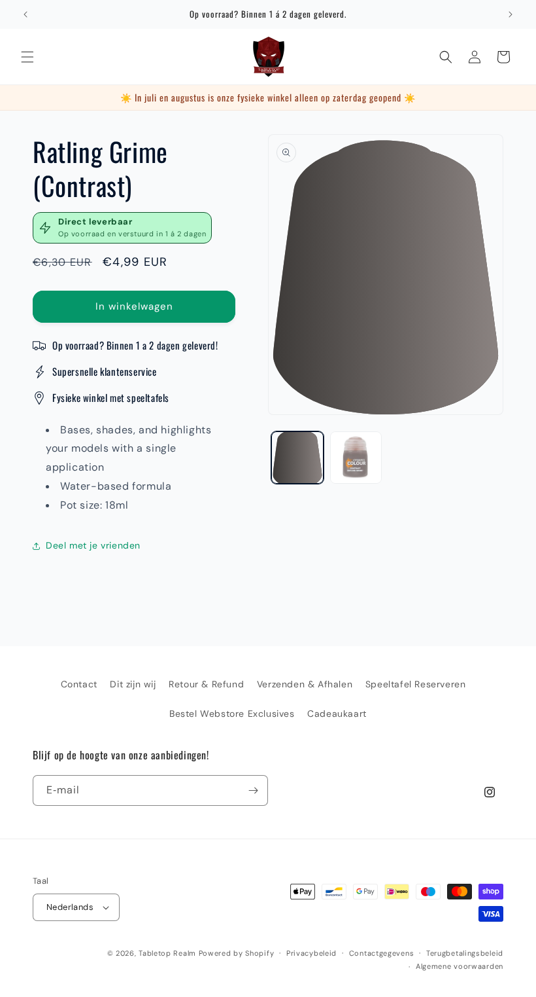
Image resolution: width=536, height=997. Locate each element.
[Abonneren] (253, 790)
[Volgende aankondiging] (510, 14)
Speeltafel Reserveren (415, 684)
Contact (79, 684)
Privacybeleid (311, 953)
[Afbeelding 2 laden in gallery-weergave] (356, 457)
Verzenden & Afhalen (304, 684)
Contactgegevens (381, 953)
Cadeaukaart (337, 713)
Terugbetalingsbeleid (464, 953)
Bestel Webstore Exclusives (232, 713)
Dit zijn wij (133, 684)
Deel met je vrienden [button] (93, 545)
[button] (27, 57)
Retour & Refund (206, 684)
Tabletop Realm (167, 953)
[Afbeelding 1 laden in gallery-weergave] (297, 457)
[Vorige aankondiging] (25, 14)
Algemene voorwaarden (459, 966)
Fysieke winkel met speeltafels (110, 397)
